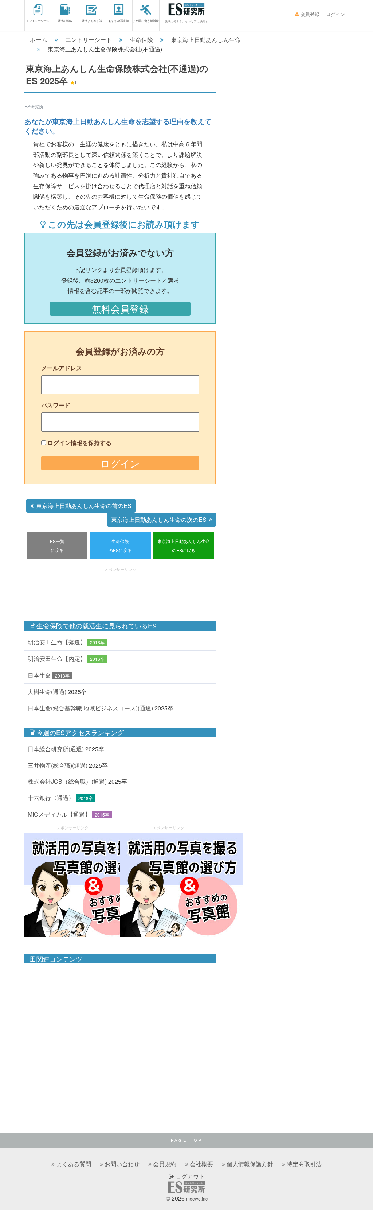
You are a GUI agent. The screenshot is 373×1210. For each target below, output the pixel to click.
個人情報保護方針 (250, 1164)
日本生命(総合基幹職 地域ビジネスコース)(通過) (90, 708)
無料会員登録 (120, 308)
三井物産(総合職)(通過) (57, 765)
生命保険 (141, 39)
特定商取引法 (304, 1164)
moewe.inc (197, 1198)
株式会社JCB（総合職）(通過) (67, 781)
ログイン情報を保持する (79, 442)
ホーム (38, 39)
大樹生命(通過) (47, 691)
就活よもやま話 (92, 21)
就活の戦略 (65, 21)
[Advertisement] (157, 590)
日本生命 (39, 675)
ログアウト (189, 1176)
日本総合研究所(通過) (56, 749)
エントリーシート (38, 21)
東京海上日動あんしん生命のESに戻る (183, 546)
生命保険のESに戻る (120, 546)
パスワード (55, 405)
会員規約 (164, 1164)
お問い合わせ (122, 1164)
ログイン (335, 14)
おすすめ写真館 (119, 21)
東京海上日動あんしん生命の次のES (159, 519)
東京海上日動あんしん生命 (206, 39)
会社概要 (201, 1164)
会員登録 (310, 14)
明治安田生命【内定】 (57, 658)
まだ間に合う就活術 (146, 21)
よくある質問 (73, 1164)
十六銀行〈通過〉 (51, 798)
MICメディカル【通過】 (59, 814)
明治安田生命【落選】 (57, 642)
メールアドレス (61, 368)
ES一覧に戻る (57, 546)
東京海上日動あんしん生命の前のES (83, 505)
